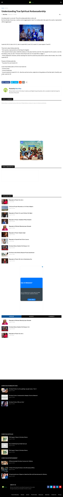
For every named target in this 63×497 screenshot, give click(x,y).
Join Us (27, 494)
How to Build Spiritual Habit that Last (18, 443)
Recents (31, 316)
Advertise (47, 494)
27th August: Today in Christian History (18, 437)
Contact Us (53, 494)
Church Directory (15, 494)
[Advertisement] (29, 188)
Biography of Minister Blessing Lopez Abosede (20, 226)
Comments (51, 316)
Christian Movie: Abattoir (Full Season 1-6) (19, 246)
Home (3, 8)
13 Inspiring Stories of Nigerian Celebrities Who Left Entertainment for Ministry (28, 474)
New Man (18, 88)
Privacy (59, 494)
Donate (22, 494)
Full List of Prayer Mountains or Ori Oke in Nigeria (21, 206)
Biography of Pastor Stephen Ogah (17, 232)
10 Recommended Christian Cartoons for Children (21, 461)
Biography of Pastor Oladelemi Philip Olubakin (20, 219)
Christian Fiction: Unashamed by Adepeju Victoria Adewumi (23, 395)
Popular (11, 316)
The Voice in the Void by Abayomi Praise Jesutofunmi (21, 252)
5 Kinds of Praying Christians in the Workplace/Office (21, 467)
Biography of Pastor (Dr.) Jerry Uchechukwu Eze (20, 259)
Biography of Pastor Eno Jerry (16, 200)
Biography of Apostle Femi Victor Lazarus (19, 239)
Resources (41, 494)
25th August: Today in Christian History (18, 450)
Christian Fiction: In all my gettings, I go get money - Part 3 (22, 389)
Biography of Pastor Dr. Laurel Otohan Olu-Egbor (20, 213)
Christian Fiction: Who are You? (16, 402)
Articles (6, 8)
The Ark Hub (34, 494)
